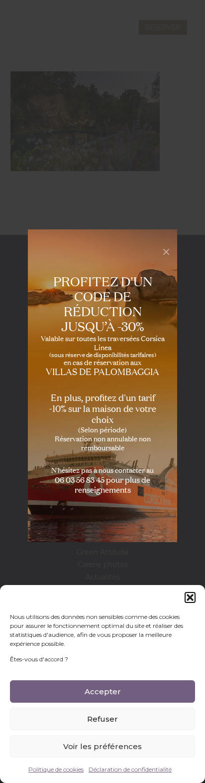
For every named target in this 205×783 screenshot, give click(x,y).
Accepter (103, 691)
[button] (190, 597)
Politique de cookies (56, 769)
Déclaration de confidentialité (130, 769)
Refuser (102, 719)
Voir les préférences (102, 746)
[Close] (166, 252)
